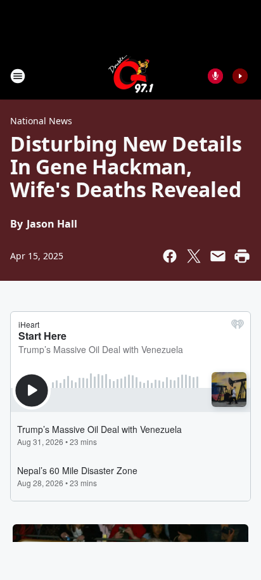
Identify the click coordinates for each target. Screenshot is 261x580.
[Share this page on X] (194, 256)
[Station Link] (130, 75)
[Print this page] (242, 256)
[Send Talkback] (215, 76)
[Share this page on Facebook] (170, 256)
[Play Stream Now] (240, 76)
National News (41, 121)
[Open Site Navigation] (17, 76)
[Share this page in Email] (218, 256)
